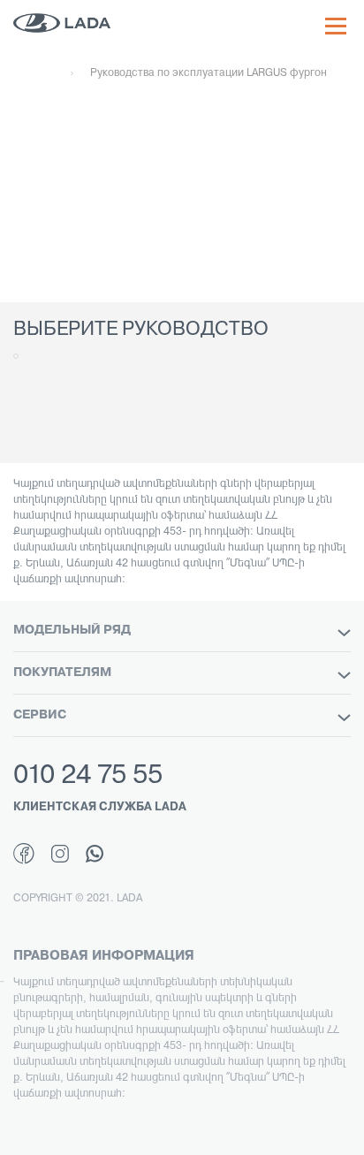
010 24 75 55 (88, 776)
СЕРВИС (39, 715)
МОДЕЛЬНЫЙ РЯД (72, 630)
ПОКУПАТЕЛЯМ (62, 673)
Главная (33, 73)
